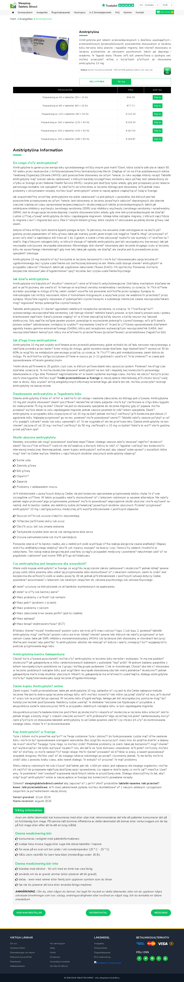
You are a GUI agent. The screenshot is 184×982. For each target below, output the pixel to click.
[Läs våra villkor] (167, 70)
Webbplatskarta (17, 966)
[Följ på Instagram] (158, 958)
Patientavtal (98, 912)
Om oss (13, 943)
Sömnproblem (25, 12)
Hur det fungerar (57, 943)
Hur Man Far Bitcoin (59, 966)
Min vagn (165, 12)
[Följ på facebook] (139, 958)
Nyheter (127, 12)
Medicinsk (161, 912)
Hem (13, 19)
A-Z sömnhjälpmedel (100, 12)
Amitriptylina (44, 19)
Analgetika (42, 12)
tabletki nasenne (129, 783)
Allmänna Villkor (17, 948)
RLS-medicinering (102, 957)
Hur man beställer (29, 912)
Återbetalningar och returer (22, 952)
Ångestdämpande (60, 12)
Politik (53, 952)
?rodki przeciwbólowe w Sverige (78, 378)
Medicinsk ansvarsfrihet (21, 957)
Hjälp (52, 948)
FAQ (117, 12)
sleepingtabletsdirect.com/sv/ (44, 783)
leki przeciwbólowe (35, 787)
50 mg (121, 81)
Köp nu (157, 97)
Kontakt (140, 12)
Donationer (55, 957)
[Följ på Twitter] (145, 958)
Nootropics (79, 12)
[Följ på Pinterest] (152, 958)
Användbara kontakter (60, 961)
